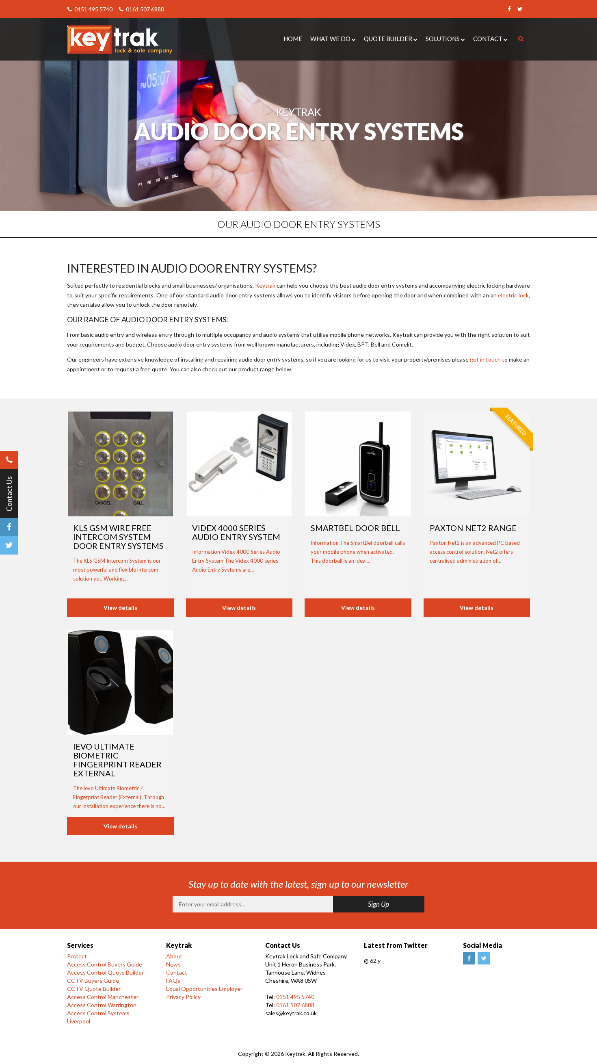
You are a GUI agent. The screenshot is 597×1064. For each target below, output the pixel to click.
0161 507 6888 (144, 9)
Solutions (443, 38)
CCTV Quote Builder (94, 988)
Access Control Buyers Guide (104, 964)
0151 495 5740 (92, 9)
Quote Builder (388, 38)
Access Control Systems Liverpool (98, 1017)
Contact (487, 38)
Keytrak (265, 285)
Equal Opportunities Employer (204, 988)
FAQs (173, 980)
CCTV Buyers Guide (93, 980)
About (174, 956)
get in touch (485, 359)
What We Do (330, 38)
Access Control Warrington (101, 1004)
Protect (77, 956)
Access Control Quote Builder (105, 972)
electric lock (513, 295)
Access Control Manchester (102, 996)
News (173, 964)
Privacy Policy (183, 996)
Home (292, 38)
